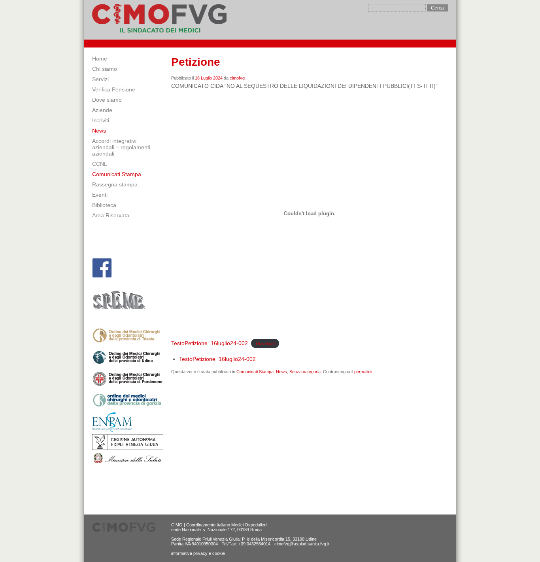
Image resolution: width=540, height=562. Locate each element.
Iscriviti (100, 120)
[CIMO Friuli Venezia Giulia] (159, 20)
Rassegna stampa (115, 184)
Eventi (100, 195)
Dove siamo (107, 100)
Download (265, 343)
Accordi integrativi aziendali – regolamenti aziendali (121, 147)
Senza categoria (305, 371)
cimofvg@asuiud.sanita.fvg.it (301, 543)
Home (99, 58)
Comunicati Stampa (116, 174)
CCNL (99, 164)
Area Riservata (110, 215)
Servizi (100, 79)
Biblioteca (104, 205)
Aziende (102, 110)
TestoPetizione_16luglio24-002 (209, 343)
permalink (363, 371)
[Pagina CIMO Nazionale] (102, 268)
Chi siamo (104, 69)
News (99, 130)
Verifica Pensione (113, 89)
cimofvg (237, 78)
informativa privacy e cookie (198, 553)
